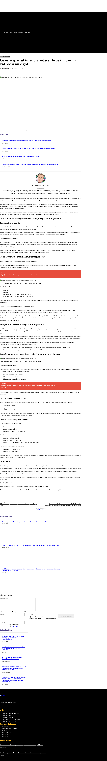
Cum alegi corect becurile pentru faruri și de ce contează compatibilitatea (26, 141)
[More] (78, 72)
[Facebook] (38, 39)
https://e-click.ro (40, 188)
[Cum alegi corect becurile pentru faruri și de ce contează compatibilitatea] (72, 531)
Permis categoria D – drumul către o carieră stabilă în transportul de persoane (28, 148)
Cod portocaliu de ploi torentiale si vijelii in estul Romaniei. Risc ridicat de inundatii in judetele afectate (63, 504)
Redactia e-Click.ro (6, 68)
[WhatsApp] (72, 72)
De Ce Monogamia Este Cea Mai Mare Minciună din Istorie (21, 156)
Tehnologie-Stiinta (4, 56)
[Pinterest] (66, 72)
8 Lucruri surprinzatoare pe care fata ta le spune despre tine (18, 504)
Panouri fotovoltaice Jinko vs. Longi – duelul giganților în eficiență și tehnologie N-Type (31, 164)
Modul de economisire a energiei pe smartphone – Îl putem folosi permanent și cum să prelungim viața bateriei (31, 569)
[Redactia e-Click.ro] (41, 178)
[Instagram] (4, 706)
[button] (44, 43)
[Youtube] (44, 39)
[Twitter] (41, 39)
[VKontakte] (10, 706)
